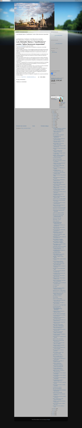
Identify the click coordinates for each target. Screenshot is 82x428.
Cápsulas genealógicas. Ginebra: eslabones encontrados (59, 288)
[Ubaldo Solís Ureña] (52, 74)
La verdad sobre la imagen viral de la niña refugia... (59, 153)
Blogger (48, 419)
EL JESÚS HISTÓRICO (57, 157)
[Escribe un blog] (41, 77)
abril (54, 125)
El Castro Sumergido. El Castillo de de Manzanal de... (59, 334)
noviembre (55, 115)
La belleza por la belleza (57, 387)
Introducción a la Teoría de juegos (59, 208)
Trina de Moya (55, 297)
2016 (53, 111)
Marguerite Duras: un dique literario (59, 290)
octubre (54, 116)
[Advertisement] (32, 117)
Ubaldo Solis (62, 102)
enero (54, 410)
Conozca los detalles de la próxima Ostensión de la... (59, 330)
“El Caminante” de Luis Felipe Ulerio (59, 291)
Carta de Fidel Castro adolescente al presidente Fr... (59, 230)
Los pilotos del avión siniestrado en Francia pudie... (59, 359)
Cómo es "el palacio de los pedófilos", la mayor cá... (57, 151)
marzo (54, 127)
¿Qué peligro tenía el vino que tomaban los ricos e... (58, 194)
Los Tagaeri (55, 286)
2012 (53, 414)
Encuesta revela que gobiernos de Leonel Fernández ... (59, 348)
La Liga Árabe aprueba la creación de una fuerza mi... (59, 203)
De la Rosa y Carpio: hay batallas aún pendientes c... (59, 190)
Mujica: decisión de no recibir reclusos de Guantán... (58, 399)
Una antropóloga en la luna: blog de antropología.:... (59, 373)
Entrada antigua (45, 126)
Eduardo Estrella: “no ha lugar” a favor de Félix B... (58, 303)
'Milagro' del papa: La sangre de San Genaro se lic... (58, 371)
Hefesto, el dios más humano (58, 338)
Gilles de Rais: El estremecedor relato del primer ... (58, 341)
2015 (53, 112)
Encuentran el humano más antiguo (59, 207)
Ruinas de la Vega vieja (57, 218)
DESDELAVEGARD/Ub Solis (27, 5)
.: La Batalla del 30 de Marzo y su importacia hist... (59, 225)
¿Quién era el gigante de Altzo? (58, 212)
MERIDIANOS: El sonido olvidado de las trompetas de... (59, 237)
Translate (55, 99)
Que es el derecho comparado (58, 134)
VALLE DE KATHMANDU (57, 388)
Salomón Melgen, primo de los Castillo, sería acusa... (58, 144)
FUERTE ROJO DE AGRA (57, 392)
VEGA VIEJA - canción (57, 219)
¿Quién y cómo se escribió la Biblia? (59, 198)
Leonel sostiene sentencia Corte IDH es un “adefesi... (58, 343)
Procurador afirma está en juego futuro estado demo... (58, 264)
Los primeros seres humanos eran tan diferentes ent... (59, 273)
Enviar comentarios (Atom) (26, 128)
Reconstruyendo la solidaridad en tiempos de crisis (59, 180)
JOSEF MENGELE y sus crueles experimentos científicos (58, 254)
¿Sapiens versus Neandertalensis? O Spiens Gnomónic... (59, 163)
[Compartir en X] (42, 77)
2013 (53, 413)
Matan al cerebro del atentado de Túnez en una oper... (59, 205)
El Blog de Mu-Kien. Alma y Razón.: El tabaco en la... (59, 278)
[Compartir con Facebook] (43, 77)
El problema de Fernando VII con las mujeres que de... (59, 318)
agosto (54, 119)
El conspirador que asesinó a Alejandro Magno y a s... (58, 380)
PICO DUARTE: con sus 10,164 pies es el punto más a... (59, 283)
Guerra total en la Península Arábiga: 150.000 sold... (58, 332)
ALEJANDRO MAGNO (57, 252)
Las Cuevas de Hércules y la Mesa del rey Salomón (59, 315)
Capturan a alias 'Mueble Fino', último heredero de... (58, 131)
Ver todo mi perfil (62, 107)
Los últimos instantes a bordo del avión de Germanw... (59, 139)
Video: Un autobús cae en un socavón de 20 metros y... (58, 356)
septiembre (55, 118)
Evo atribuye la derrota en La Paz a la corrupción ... (59, 161)
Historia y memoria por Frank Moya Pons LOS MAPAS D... (59, 281)
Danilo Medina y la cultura (57, 354)
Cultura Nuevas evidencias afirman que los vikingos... (59, 185)
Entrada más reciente (21, 126)
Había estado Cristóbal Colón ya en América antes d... (59, 320)
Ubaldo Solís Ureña (53, 72)
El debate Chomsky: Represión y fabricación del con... (58, 312)
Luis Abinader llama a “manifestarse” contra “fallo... (58, 171)
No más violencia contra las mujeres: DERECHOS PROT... (58, 262)
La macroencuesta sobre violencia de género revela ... (59, 173)
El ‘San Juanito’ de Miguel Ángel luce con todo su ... (58, 166)
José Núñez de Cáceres (57, 295)
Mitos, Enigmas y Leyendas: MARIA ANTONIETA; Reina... (59, 244)
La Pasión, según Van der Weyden (59, 313)
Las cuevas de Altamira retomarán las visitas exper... (59, 271)
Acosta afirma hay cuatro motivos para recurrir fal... (59, 228)
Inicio (33, 126)
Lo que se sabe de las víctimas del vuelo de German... (59, 301)
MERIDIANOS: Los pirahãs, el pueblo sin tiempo (58, 361)
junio (54, 122)
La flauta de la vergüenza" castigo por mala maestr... (59, 235)
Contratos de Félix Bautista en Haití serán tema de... (59, 146)
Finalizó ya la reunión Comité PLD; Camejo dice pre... (59, 323)
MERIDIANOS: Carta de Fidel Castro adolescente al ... (58, 232)
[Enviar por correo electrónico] (40, 77)
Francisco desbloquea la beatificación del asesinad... (58, 368)
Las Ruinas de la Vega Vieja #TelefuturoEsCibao (58, 216)
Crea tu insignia (53, 75)
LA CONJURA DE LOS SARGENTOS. (57, 137)
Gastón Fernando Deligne (57, 298)
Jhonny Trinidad (21, 45)
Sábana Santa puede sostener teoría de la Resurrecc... (58, 327)
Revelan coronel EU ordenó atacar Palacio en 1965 (59, 197)
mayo (54, 124)
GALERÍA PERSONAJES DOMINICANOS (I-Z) (57, 223)
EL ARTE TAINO (56, 133)
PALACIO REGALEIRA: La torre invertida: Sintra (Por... (58, 248)
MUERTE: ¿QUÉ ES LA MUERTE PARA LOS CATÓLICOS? (59, 156)
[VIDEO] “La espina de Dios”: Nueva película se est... (59, 187)
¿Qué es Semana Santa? (57, 159)
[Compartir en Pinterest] (44, 77)
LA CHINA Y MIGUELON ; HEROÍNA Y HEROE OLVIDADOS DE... (59, 129)
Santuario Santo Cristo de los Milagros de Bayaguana (58, 294)
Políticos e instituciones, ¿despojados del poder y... (58, 364)
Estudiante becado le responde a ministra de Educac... (59, 345)
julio (54, 121)
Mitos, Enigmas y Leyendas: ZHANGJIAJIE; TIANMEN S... (58, 240)
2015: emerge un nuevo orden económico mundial (58, 353)
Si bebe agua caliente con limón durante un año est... (58, 141)
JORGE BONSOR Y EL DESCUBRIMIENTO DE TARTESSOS (57, 308)
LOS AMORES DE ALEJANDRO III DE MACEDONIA (59, 251)
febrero (54, 408)
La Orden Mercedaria (57, 306)
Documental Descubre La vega (58, 214)
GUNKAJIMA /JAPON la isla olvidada (59, 246)
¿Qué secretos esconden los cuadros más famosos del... (58, 366)
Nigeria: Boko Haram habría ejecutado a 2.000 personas (58, 325)
